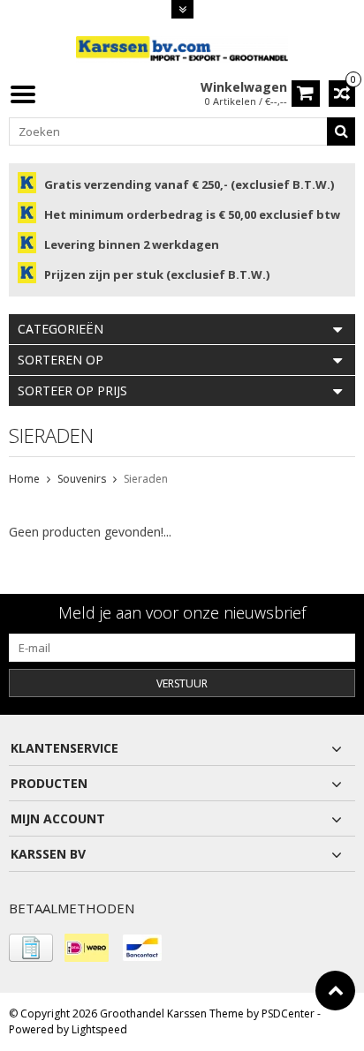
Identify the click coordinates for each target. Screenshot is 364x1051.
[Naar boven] (335, 990)
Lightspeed (99, 1029)
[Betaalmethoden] (31, 948)
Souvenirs (81, 478)
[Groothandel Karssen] (182, 48)
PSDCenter (288, 1013)
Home (24, 478)
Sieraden (146, 478)
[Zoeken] (341, 131)
